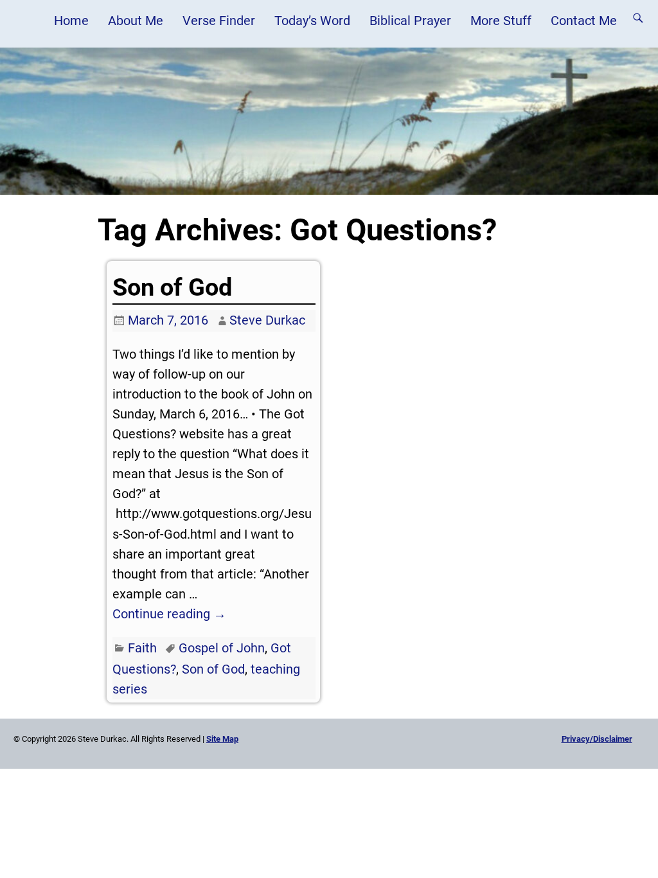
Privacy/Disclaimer (597, 739)
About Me (135, 20)
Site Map (222, 739)
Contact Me (584, 20)
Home (71, 20)
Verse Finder (218, 20)
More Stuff (500, 20)
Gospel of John (222, 648)
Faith (142, 648)
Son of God (172, 287)
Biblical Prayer (410, 20)
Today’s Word (312, 20)
